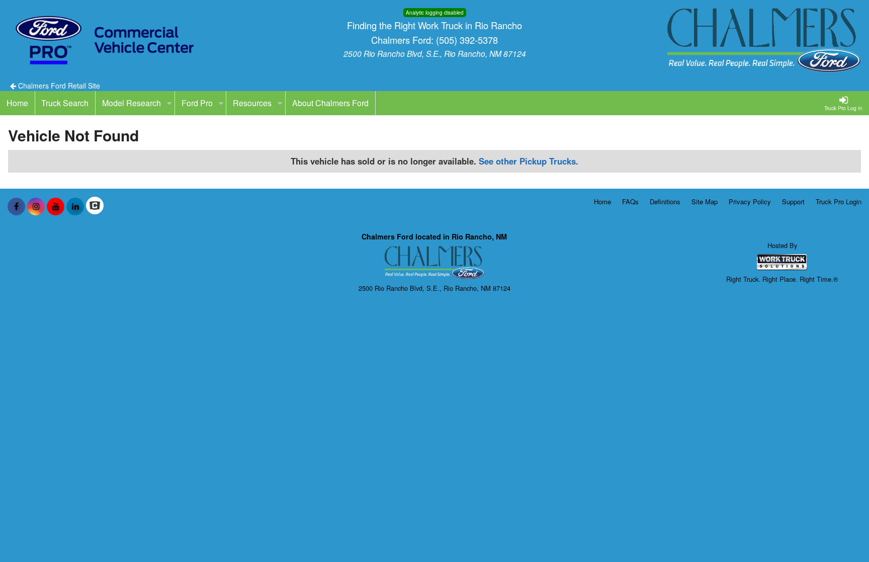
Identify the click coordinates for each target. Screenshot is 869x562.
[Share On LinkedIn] (75, 206)
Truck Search (65, 103)
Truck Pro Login (838, 201)
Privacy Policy (750, 201)
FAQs (630, 201)
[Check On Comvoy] (95, 206)
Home (602, 201)
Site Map (704, 201)
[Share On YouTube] (55, 206)
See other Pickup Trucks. (528, 161)
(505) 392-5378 (467, 39)
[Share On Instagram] (36, 206)
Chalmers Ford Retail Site (58, 86)
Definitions (665, 201)
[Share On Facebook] (16, 206)
